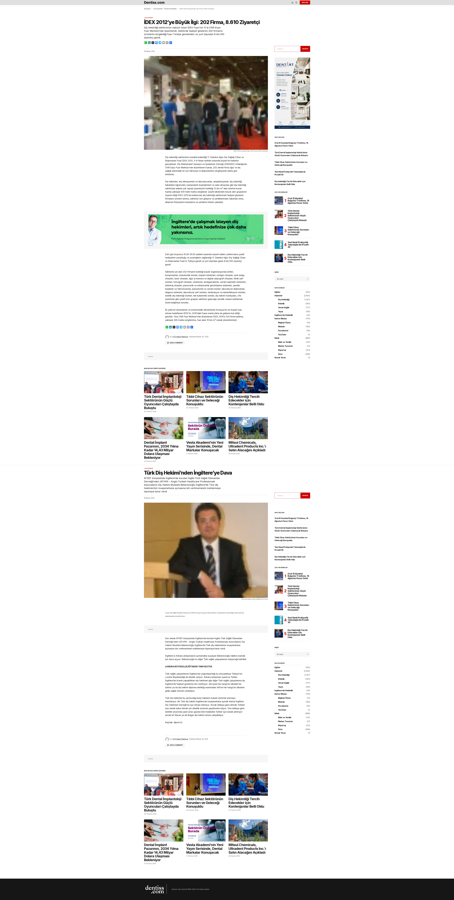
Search (305, 49)
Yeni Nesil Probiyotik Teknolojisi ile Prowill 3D (298, 244)
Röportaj (282, 350)
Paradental (283, 331)
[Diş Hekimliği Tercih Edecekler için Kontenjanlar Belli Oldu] (248, 382)
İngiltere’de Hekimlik (284, 315)
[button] (292, 2)
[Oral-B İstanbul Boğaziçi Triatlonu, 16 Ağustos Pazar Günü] (279, 200)
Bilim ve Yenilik (284, 342)
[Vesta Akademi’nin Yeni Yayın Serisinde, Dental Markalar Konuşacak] (206, 428)
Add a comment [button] (176, 343)
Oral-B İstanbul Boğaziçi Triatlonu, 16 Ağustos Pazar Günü (298, 200)
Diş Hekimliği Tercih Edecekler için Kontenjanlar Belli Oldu (298, 258)
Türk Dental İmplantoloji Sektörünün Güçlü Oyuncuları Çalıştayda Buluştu (297, 215)
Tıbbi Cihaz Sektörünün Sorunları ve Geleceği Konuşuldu (298, 231)
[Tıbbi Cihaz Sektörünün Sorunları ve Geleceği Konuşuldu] (206, 382)
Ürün (280, 354)
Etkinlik (281, 304)
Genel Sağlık (283, 308)
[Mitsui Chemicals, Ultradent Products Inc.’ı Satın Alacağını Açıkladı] (248, 428)
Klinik (277, 338)
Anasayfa (147, 9)
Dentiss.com (154, 2)
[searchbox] (287, 49)
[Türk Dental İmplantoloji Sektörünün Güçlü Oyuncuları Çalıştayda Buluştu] (163, 382)
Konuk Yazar (280, 358)
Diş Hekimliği (149, 17)
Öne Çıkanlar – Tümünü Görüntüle (165, 9)
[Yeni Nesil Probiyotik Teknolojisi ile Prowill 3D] (279, 244)
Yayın (280, 312)
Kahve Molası (281, 319)
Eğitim (277, 292)
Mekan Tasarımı (285, 346)
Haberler (278, 296)
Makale (281, 327)
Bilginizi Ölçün (284, 323)
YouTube (282, 335)
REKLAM (305, 2)
